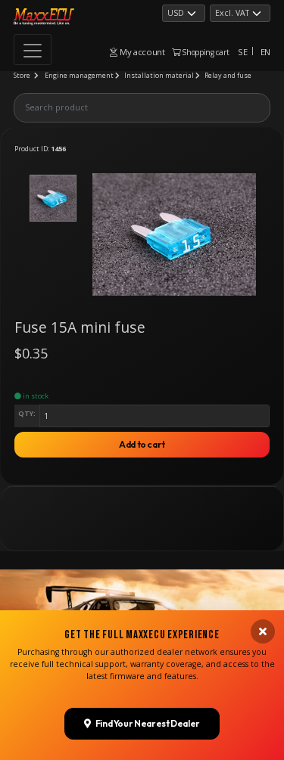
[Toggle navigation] (32, 49)
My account (140, 51)
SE (242, 51)
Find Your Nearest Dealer (147, 723)
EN (265, 51)
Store (22, 75)
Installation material (159, 75)
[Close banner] (263, 631)
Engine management (79, 75)
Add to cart (142, 444)
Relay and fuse (227, 75)
